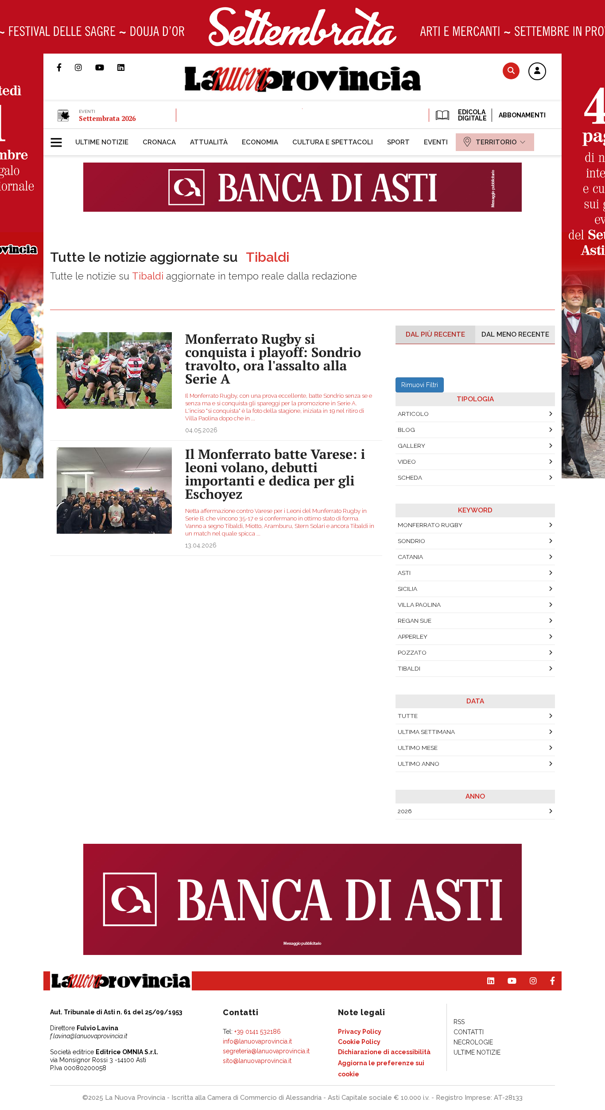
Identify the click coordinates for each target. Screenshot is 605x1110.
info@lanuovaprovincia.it (257, 1041)
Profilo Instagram (85, 67)
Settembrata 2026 (107, 118)
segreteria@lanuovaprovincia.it (266, 1051)
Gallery (411, 445)
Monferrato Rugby (430, 524)
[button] (537, 71)
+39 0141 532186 (257, 1031)
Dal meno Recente (515, 334)
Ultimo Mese (418, 747)
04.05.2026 (201, 430)
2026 (405, 811)
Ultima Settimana (426, 731)
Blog (406, 429)
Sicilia (407, 588)
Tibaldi (409, 668)
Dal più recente (435, 334)
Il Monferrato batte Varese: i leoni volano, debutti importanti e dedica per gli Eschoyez (275, 474)
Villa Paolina (419, 604)
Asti (404, 572)
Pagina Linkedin (127, 67)
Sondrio (411, 540)
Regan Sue (414, 620)
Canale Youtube (106, 67)
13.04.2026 (201, 545)
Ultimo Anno (418, 763)
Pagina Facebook (66, 67)
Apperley (412, 636)
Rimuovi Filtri (419, 384)
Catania (410, 556)
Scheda (410, 477)
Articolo (413, 413)
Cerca (511, 70)
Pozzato (412, 652)
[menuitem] (102, 142)
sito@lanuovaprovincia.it (257, 1060)
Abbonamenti (522, 115)
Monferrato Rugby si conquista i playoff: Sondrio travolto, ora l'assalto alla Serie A (273, 359)
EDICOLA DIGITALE (471, 115)
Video (407, 461)
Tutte (408, 715)
